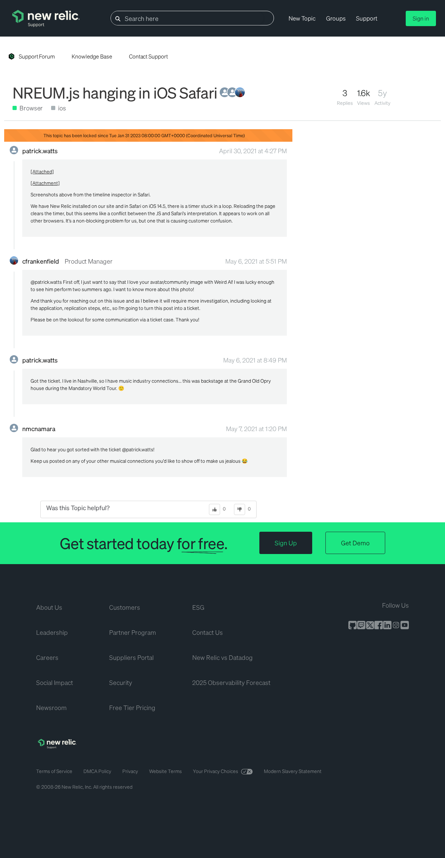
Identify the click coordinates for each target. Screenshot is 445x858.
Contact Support (148, 56)
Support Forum (37, 56)
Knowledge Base (92, 56)
